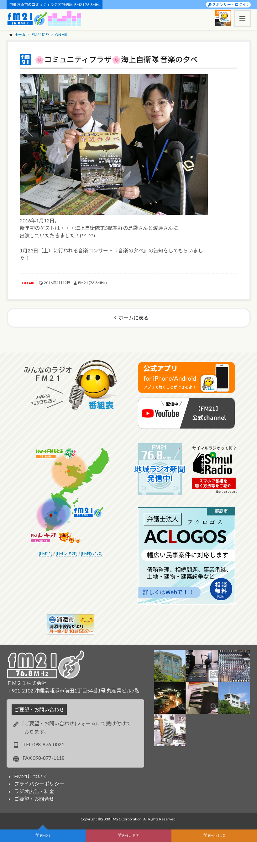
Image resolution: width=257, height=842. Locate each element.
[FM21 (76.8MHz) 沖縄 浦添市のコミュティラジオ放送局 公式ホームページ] (27, 18)
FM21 (45, 835)
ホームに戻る (133, 318)
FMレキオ (130, 835)
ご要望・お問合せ (34, 799)
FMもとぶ (216, 835)
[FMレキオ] (66, 553)
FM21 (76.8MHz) (92, 282)
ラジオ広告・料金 (34, 791)
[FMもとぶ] (91, 553)
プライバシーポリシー (39, 784)
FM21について (31, 776)
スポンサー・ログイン (231, 4)
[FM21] (45, 553)
